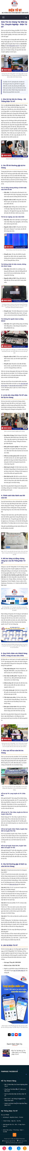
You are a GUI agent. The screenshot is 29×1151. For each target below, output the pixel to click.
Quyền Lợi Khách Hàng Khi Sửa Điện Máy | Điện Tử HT (15, 1104)
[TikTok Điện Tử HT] (9, 1034)
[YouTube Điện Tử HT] (16, 1034)
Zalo (20, 1034)
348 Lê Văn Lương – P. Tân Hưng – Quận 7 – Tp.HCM (13, 1130)
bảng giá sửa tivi (13, 884)
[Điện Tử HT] (14, 3)
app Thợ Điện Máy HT (19, 970)
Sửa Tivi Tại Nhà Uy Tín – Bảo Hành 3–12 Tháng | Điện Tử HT (18, 1052)
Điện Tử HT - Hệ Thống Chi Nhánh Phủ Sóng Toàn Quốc (14, 1099)
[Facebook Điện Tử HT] (12, 1034)
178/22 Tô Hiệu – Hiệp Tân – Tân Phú (12, 1121)
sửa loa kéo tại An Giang (15, 385)
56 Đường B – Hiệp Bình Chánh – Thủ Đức (13, 1117)
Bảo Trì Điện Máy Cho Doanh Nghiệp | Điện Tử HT (16, 1085)
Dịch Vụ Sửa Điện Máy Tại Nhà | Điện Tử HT (15, 1095)
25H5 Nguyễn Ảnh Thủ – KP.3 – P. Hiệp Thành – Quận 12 (14, 1125)
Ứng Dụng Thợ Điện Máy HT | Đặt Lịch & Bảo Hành (15, 1090)
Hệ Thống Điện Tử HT (13, 45)
